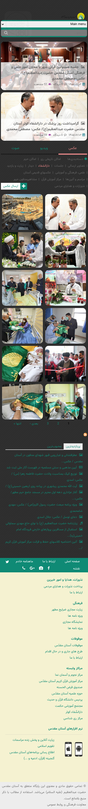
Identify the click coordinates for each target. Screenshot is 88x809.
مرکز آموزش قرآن (51, 179)
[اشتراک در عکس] (85, 435)
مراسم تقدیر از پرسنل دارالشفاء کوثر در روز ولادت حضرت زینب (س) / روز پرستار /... (65, 294)
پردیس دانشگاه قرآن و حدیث (65, 699)
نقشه (76, 568)
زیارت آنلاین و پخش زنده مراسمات (33, 740)
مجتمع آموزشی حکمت (69, 706)
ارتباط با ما (48, 561)
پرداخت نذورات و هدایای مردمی (63, 586)
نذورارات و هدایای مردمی (70, 186)
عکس (73, 148)
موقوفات (77, 639)
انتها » (17, 423)
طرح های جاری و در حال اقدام (64, 651)
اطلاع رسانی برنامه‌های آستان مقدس (31, 752)
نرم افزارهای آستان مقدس (65, 728)
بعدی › (34, 423)
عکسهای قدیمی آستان (37, 172)
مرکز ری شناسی (73, 718)
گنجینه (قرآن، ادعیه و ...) (39, 758)
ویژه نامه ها (75, 616)
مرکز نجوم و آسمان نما (69, 675)
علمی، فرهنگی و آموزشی (70, 172)
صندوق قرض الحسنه (70, 687)
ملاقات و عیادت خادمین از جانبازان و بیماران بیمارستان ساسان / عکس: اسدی (66, 407)
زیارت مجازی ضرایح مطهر (67, 609)
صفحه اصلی (72, 561)
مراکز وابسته (74, 668)
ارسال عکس (10, 186)
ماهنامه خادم (24, 561)
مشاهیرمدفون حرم (25, 179)
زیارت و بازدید (15, 165)
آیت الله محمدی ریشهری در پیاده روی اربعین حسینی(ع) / (41, 486)
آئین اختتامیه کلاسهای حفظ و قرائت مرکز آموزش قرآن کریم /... (44, 545)
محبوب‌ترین (54, 446)
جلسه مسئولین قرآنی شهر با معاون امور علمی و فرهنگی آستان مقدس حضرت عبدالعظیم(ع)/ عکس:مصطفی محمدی (48, 73)
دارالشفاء (44, 165)
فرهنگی (78, 603)
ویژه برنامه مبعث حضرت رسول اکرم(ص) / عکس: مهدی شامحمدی (46, 507)
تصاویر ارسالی (76, 165)
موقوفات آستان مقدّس (69, 645)
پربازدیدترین (73, 446)
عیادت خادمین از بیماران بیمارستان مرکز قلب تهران (22, 291)
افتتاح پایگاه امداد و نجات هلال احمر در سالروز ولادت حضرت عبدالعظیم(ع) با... (65, 369)
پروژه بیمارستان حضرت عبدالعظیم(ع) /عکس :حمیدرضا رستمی (20, 215)
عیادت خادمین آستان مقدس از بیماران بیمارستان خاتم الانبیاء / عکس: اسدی (22, 404)
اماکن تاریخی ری (51, 159)
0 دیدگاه (58, 84)
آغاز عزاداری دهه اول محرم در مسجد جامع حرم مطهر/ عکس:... (47, 495)
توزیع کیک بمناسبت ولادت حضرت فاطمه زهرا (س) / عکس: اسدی (47, 477)
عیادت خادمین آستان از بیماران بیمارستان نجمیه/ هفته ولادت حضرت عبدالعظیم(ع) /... (21, 369)
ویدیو (44, 148)
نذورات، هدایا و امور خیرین (65, 580)
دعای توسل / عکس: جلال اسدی (57, 517)
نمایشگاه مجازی (73, 622)
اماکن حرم (30, 159)
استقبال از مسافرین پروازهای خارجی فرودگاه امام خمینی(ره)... (49, 532)
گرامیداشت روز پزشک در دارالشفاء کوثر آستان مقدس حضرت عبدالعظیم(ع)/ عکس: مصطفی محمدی (46, 126)
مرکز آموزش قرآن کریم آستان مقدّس (61, 681)
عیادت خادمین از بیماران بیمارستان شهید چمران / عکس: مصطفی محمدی (66, 331)
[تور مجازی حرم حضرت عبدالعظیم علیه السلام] (18, 36)
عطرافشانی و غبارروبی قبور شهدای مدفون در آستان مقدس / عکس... (48, 458)
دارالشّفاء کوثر (74, 712)
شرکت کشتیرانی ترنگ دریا (15, 778)
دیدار (31, 165)
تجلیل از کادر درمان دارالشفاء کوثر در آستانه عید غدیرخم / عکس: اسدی (22, 253)
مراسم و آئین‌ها (75, 179)
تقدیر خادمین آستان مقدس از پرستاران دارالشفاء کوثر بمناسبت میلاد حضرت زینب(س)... (65, 256)
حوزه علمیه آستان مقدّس (67, 693)
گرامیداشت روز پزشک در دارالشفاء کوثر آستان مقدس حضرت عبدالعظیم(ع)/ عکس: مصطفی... (64, 221)
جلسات (58, 165)
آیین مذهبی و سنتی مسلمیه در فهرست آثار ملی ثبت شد (42, 467)
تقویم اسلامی (46, 746)
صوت (15, 148)
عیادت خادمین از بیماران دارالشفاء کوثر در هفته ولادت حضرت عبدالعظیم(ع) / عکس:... (22, 331)
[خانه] (73, 10)
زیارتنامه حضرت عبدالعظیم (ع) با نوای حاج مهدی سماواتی (42, 523)
